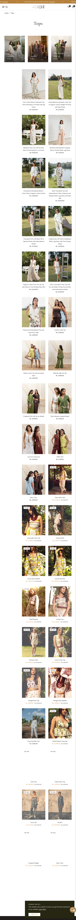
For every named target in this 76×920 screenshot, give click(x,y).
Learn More (42, 909)
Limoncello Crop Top (33, 538)
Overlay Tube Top (60, 330)
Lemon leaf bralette (33, 579)
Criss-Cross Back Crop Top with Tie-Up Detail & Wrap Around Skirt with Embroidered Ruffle (60, 287)
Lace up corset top (34, 457)
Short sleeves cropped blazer (60, 416)
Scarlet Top (60, 619)
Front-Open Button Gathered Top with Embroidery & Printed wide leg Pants (33, 104)
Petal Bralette (33, 619)
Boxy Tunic (33, 497)
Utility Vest (60, 457)
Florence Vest (33, 660)
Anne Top (34, 822)
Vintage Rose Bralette (60, 700)
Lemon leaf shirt (60, 579)
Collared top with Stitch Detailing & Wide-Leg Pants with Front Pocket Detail (60, 241)
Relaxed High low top (60, 373)
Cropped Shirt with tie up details (33, 416)
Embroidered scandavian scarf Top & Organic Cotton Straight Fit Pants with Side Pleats (60, 104)
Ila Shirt (60, 822)
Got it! (34, 914)
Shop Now (11, 1)
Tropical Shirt (60, 538)
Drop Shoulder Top (34, 741)
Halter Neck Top (60, 782)
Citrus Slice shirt (60, 497)
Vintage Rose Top (33, 700)
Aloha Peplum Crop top (60, 741)
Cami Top (34, 782)
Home (6, 13)
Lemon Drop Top (60, 660)
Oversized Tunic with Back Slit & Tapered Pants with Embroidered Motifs (33, 241)
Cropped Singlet (33, 863)
